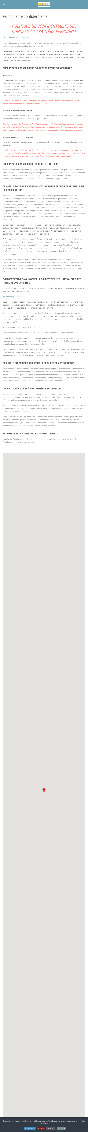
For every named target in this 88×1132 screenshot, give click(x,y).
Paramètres (50, 1128)
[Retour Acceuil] (44, 4)
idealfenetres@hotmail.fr (13, 297)
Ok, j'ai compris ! (30, 1128)
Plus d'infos (61, 1128)
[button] (4, 4)
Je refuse (41, 1128)
